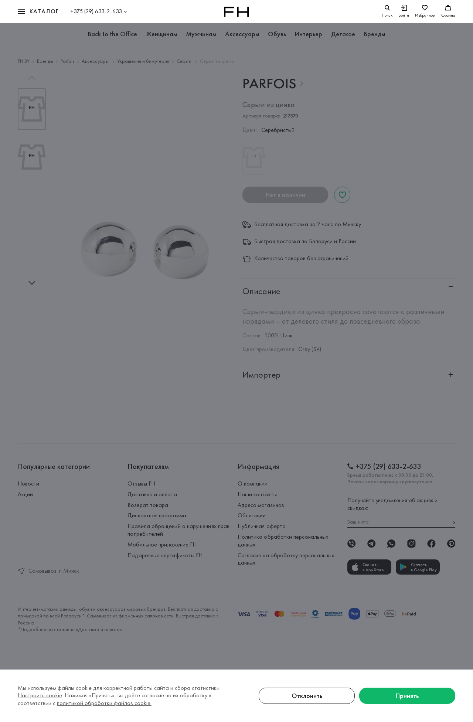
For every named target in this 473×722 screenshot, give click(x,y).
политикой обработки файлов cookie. (104, 703)
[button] (38, 11)
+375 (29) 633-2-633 (96, 11)
